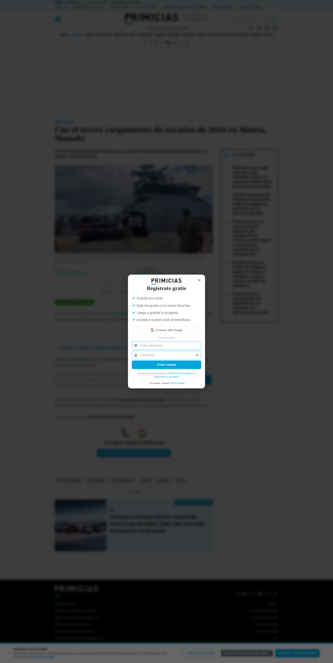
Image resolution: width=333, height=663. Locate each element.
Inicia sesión (178, 386)
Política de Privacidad (179, 377)
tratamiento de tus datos (166, 380)
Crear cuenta (166, 368)
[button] (166, 326)
